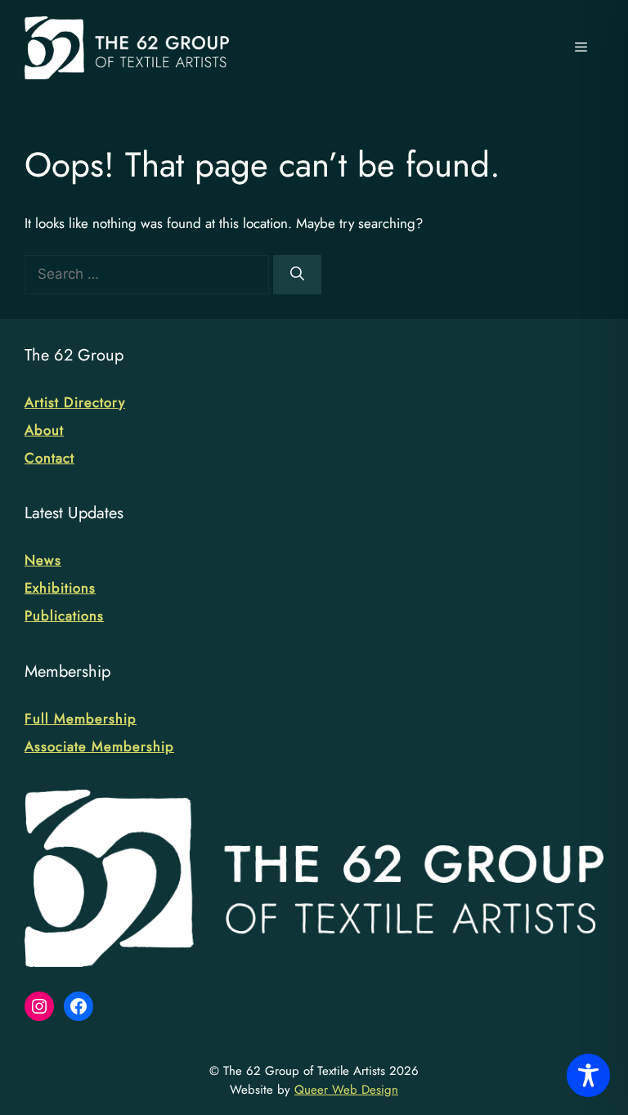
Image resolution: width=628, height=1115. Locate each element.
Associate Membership (99, 746)
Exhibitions (60, 588)
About (44, 430)
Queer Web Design (346, 1090)
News (43, 560)
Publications (64, 615)
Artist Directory (75, 402)
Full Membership (81, 718)
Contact (49, 458)
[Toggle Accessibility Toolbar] (588, 1075)
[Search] (297, 274)
